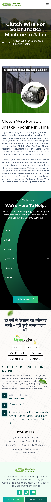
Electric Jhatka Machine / (25, 449)
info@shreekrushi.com (18, 404)
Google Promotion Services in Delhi (20, 483)
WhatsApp (37, 499)
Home (7, 42)
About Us (32, 347)
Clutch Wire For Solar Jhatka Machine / (25, 445)
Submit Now (23, 299)
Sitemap (36, 353)
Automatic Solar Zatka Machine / (25, 441)
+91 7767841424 (16, 398)
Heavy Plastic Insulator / (25, 452)
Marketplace (16, 359)
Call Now (15, 499)
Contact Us (35, 359)
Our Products (17, 353)
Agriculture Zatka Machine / (25, 437)
